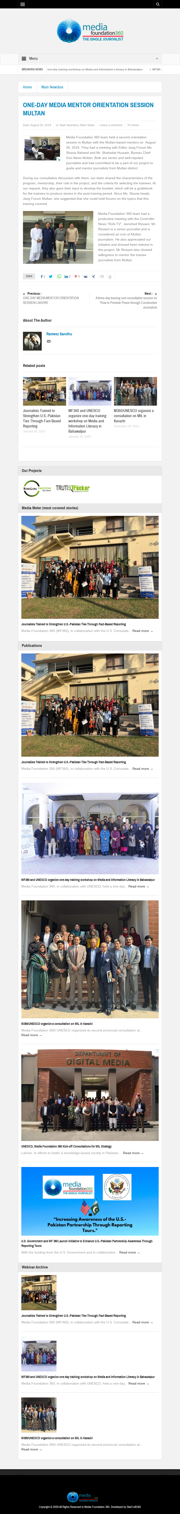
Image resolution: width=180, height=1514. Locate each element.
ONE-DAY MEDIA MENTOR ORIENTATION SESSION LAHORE (51, 298)
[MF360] (90, 31)
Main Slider (87, 125)
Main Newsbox (52, 87)
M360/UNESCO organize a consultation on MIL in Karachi (134, 415)
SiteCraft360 (134, 1507)
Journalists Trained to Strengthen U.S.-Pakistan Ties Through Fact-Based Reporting (42, 418)
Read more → (142, 631)
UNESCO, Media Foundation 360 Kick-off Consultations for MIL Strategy (66, 1146)
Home (27, 87)
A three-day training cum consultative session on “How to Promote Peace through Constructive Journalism (126, 300)
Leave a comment (111, 125)
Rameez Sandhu (59, 334)
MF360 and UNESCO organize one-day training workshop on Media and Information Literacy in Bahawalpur (87, 421)
